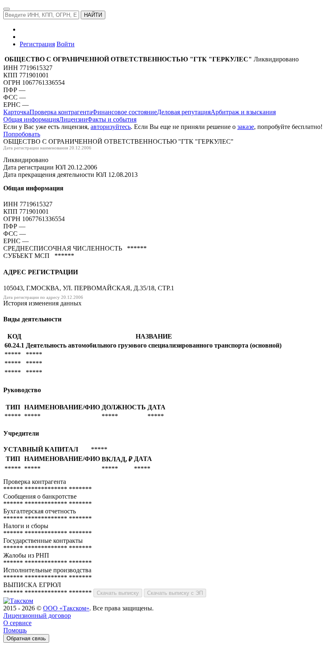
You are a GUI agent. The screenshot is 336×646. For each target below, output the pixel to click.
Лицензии (73, 119)
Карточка (16, 111)
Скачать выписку (118, 593)
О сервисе (17, 622)
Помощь (15, 630)
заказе (245, 126)
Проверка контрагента (61, 111)
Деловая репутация (184, 111)
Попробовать (21, 134)
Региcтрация (37, 44)
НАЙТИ (93, 15)
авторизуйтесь (111, 126)
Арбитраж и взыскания (243, 111)
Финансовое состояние (124, 111)
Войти (66, 44)
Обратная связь (26, 638)
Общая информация (31, 119)
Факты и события (111, 119)
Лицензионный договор (37, 615)
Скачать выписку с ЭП (175, 593)
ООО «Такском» (66, 608)
